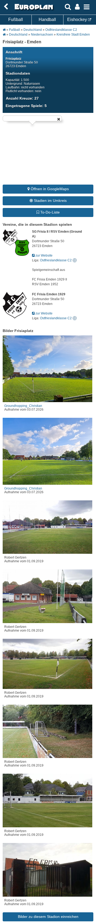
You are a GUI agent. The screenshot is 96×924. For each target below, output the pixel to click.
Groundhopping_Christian (23, 406)
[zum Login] (6, 7)
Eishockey (77, 19)
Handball (47, 19)
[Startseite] (33, 10)
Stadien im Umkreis (50, 200)
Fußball (15, 19)
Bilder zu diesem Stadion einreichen (48, 916)
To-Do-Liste (49, 212)
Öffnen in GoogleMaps (49, 189)
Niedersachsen (42, 34)
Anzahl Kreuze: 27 (22, 98)
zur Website (44, 255)
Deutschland (32, 30)
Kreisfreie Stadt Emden (73, 34)
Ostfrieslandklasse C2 (61, 30)
